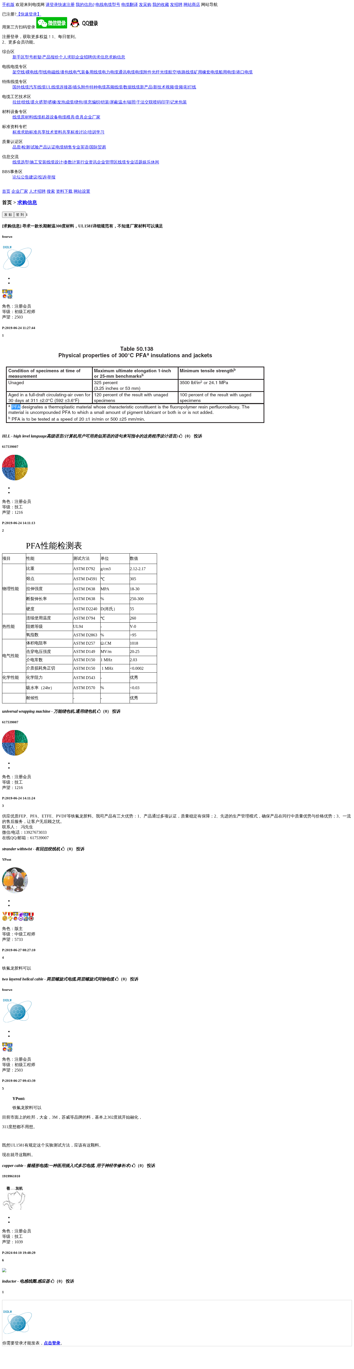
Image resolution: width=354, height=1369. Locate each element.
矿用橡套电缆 (206, 72)
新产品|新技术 (153, 87)
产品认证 (47, 147)
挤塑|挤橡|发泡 (52, 102)
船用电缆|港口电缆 (236, 72)
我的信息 (85, 4)
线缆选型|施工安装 (29, 162)
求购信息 (117, 57)
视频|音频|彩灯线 (181, 87)
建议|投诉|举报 (42, 177)
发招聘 (176, 4)
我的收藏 (160, 4)
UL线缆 (53, 87)
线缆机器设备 (45, 117)
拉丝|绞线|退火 (25, 102)
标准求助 (20, 132)
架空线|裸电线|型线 (29, 72)
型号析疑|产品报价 (42, 57)
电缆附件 (143, 72)
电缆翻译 (129, 4)
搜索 (51, 191)
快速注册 (66, 4)
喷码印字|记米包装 (170, 102)
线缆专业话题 (130, 162)
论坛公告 (20, 177)
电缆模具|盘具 (71, 117)
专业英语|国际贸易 (89, 147)
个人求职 (67, 57)
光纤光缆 (160, 72)
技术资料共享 (58, 132)
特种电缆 (97, 87)
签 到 (20, 215)
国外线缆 (20, 87)
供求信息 (100, 57)
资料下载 (64, 191)
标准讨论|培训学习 (87, 132)
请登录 (52, 4)
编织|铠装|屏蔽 (105, 102)
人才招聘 (37, 191)
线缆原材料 (22, 117)
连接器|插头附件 (74, 87)
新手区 (18, 57)
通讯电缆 (126, 72)
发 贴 (8, 215)
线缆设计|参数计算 (63, 162)
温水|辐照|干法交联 (135, 102)
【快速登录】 (28, 14)
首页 (6, 191)
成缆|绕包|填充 (78, 102)
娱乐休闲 (151, 162)
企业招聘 (83, 57)
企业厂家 (92, 117)
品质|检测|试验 (25, 147)
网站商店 (191, 4)
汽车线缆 (37, 87)
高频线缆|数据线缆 (123, 87)
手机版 (8, 4)
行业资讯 (88, 162)
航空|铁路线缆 (181, 72)
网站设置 (82, 191)
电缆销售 (63, 147)
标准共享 (37, 132)
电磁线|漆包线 (60, 72)
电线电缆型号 (107, 4)
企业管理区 (107, 162)
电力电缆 (110, 72)
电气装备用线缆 (87, 72)
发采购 (145, 4)
